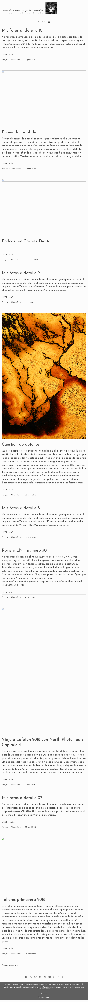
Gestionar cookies (44, 997)
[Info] (58, 977)
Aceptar (44, 994)
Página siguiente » (10, 965)
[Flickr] (49, 977)
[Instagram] (35, 977)
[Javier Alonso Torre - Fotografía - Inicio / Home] (41, 8)
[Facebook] (26, 977)
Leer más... (8, 55)
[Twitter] (31, 977)
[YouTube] (40, 977)
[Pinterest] (45, 977)
